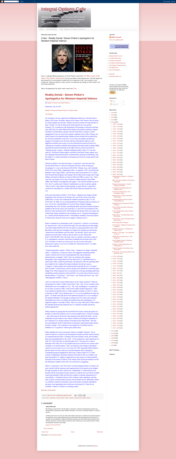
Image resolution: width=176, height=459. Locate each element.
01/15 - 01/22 (116, 323)
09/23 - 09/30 (116, 157)
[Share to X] (82, 395)
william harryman (51, 395)
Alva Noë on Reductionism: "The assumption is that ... (121, 192)
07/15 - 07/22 (116, 261)
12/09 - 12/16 (116, 131)
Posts (113, 101)
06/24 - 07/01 (116, 268)
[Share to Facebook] (84, 395)
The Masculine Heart (115, 58)
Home (41, 29)
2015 (112, 115)
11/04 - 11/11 (116, 143)
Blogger (95, 446)
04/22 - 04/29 (116, 290)
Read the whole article (48, 390)
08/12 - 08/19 (116, 172)
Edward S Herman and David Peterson (58, 103)
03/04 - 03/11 (116, 306)
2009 (112, 335)
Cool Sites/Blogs (51, 29)
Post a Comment (48, 428)
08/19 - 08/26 (116, 169)
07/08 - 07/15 (116, 263)
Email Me (112, 74)
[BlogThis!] (81, 395)
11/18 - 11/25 (116, 138)
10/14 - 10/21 (116, 150)
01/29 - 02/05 (116, 318)
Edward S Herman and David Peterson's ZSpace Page (61, 110)
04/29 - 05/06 (116, 287)
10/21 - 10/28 (116, 148)
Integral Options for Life (115, 56)
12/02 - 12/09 (116, 133)
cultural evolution (60, 397)
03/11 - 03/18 (116, 304)
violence (88, 397)
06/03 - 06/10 (116, 275)
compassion (53, 397)
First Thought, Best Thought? (120, 222)
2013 (112, 120)
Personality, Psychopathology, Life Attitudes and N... (121, 188)
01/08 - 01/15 (116, 325)
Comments (115, 104)
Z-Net (75, 88)
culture (66, 397)
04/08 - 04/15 (116, 294)
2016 (112, 112)
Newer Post (45, 432)
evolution (71, 397)
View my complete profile (116, 40)
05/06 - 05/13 (116, 285)
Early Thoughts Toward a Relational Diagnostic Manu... (122, 241)
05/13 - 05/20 (116, 282)
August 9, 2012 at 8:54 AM (53, 425)
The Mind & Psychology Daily (117, 63)
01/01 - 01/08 (116, 328)
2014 (112, 117)
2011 (112, 331)
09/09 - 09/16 (116, 162)
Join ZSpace (49, 114)
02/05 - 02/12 (116, 316)
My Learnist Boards (114, 70)
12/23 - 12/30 (116, 126)
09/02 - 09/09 (116, 164)
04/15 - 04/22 (116, 292)
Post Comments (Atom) (55, 435)
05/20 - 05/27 (116, 280)
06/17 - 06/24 (116, 270)
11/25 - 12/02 (116, 136)
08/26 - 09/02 (116, 167)
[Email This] (79, 395)
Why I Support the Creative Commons (72, 29)
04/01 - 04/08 (116, 297)
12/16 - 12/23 (116, 129)
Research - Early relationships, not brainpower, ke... (121, 245)
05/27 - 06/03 (116, 278)
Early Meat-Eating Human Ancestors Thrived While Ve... (122, 200)
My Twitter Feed (113, 67)
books (47, 397)
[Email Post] (75, 395)
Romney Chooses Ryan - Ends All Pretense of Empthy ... (121, 184)
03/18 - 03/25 (116, 301)
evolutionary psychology (80, 397)
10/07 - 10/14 (116, 153)
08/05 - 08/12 (116, 174)
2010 (112, 333)
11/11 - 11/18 (116, 141)
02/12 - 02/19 (116, 313)
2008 (112, 338)
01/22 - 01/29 (116, 321)
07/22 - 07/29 (116, 258)
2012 (112, 122)
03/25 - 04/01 (116, 299)
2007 (112, 340)
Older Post (100, 432)
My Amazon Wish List (115, 76)
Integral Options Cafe (63, 9)
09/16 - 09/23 (116, 160)
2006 (112, 343)
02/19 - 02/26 (116, 311)
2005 (112, 345)
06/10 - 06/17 (116, 273)
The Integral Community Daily (117, 65)
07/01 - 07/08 (116, 266)
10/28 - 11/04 (116, 145)
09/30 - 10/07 (116, 155)
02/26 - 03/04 (116, 309)
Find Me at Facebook (115, 60)
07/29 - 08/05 (116, 256)
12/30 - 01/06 (116, 124)
